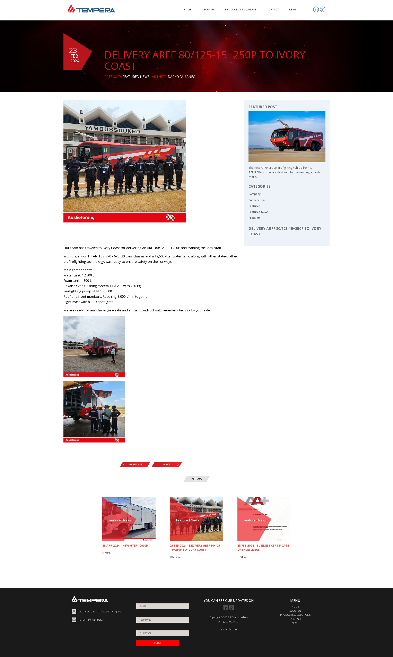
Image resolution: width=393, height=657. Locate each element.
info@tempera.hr (96, 619)
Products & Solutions (295, 615)
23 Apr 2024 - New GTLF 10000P (125, 545)
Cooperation (256, 200)
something (135, 464)
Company (254, 194)
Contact (295, 619)
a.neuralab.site (229, 629)
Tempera (91, 8)
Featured (254, 206)
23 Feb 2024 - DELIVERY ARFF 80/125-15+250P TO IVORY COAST (195, 547)
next (166, 464)
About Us (295, 610)
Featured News (258, 212)
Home (295, 606)
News (295, 623)
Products (254, 218)
